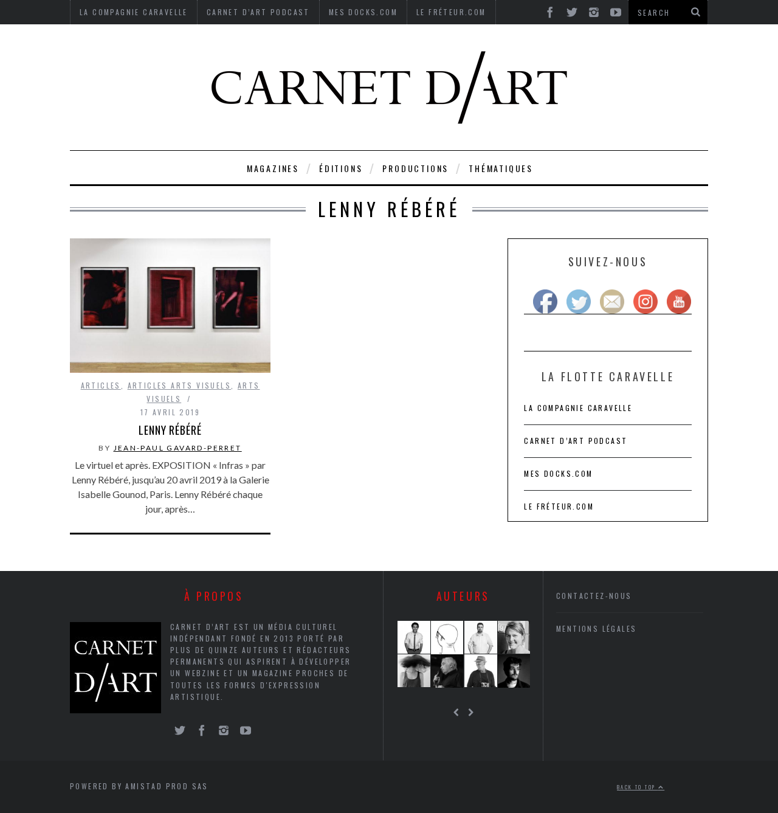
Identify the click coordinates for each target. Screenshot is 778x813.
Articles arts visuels (179, 385)
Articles (101, 385)
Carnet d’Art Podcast (575, 440)
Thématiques (501, 168)
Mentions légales (596, 628)
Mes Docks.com (558, 473)
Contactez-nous (594, 595)
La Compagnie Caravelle (578, 408)
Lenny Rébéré (170, 430)
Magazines (273, 168)
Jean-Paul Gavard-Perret (178, 447)
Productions (415, 168)
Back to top (637, 787)
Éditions (340, 168)
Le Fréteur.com (559, 506)
